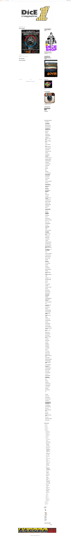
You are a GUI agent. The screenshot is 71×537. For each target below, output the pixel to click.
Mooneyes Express (48, 125)
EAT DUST (46, 259)
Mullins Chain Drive (48, 256)
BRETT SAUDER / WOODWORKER (47, 174)
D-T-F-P (46, 282)
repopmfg (46, 394)
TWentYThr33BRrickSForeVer (48, 274)
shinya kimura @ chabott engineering (48, 184)
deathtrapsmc (47, 194)
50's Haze (46, 288)
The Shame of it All (47, 243)
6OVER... (47, 459)
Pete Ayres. (47, 484)
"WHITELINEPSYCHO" (48, 298)
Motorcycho (47, 131)
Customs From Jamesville (47, 156)
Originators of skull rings (48, 139)
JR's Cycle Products (48, 311)
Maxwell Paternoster (48, 204)
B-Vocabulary (47, 346)
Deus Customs (47, 335)
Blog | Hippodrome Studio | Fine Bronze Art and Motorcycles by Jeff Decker (48, 403)
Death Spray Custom (48, 151)
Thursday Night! (48, 458)
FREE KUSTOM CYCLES (47, 300)
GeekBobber (47, 137)
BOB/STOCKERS (47, 375)
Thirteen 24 (46, 266)
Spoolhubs (46, 388)
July (46, 437)
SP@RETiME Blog (47, 223)
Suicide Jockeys (47, 218)
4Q (45, 391)
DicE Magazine (46, 513)
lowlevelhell (46, 343)
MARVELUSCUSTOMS (48, 359)
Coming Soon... (48, 456)
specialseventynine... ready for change (48, 209)
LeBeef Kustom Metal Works (48, 415)
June (46, 438)
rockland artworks (47, 323)
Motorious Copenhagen (47, 261)
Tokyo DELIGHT (47, 357)
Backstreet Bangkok (48, 269)
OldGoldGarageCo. (48, 333)
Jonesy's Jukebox (47, 144)
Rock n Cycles (47, 176)
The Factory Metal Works (47, 234)
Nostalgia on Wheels (48, 159)
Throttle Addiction (47, 385)
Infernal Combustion (48, 201)
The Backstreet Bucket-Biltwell (47, 123)
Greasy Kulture (47, 149)
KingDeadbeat (47, 237)
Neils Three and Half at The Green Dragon (48, 481)
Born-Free (46, 168)
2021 (46, 424)
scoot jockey (47, 400)
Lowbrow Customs (48, 383)
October (47, 433)
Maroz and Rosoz (47, 369)
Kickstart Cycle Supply (48, 418)
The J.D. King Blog (47, 364)
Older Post (40, 79)
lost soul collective (47, 372)
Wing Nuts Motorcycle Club (48, 356)
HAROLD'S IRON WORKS (47, 313)
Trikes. (47, 457)
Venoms (46, 349)
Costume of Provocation (47, 188)
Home (30, 79)
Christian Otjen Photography (47, 295)
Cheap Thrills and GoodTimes (47, 366)
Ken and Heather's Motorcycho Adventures (47, 191)
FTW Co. (46, 207)
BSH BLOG (46, 413)
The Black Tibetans (48, 320)
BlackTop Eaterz (47, 293)
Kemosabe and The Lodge (48, 315)
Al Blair (46, 228)
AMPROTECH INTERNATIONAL (47, 377)
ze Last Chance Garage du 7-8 (47, 227)
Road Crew (46, 182)
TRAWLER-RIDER (47, 135)
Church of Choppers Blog (48, 141)
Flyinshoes (46, 308)
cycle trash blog (47, 397)
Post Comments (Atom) (32, 81)
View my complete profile (45, 520)
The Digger (46, 285)
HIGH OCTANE (47, 290)
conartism (46, 240)
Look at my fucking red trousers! (48, 328)
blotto (46, 193)
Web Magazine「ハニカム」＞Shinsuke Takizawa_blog (48, 250)
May (46, 495)
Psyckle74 (46, 264)
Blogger (39, 535)
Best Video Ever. (48, 441)
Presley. (47, 440)
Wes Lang (46, 380)
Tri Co (46, 303)
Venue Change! (48, 483)
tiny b (46, 379)
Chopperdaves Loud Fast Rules (48, 198)
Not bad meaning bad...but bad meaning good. (48, 247)
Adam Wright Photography (47, 232)
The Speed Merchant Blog (48, 410)
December (47, 431)
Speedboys (46, 171)
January (47, 500)
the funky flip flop (47, 405)
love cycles (46, 196)
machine (46, 179)
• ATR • (46, 276)
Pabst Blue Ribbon (48, 360)
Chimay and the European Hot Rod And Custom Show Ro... (48, 450)
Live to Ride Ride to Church (48, 272)
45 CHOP (46, 317)
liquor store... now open (47, 330)
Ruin (46, 466)
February (47, 499)
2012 (46, 430)
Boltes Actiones (47, 332)
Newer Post (20, 79)
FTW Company (47, 340)
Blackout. (47, 494)
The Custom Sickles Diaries (48, 337)
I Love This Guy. (48, 439)
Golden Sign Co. (47, 134)
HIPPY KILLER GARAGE (47, 186)
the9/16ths (46, 270)
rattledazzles (47, 382)
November (47, 432)
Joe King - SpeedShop (48, 181)
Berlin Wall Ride (48, 489)
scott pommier (47, 165)
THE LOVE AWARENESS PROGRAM (47, 213)
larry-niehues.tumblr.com (48, 146)
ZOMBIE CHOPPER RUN (48, 362)
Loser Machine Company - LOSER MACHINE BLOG (48, 129)
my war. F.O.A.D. (47, 352)
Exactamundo (47, 215)
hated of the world (47, 291)
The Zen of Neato (47, 263)
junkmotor (46, 152)
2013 (46, 429)
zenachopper (47, 162)
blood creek (47, 408)
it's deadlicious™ (47, 267)
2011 (46, 501)
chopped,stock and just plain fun (48, 305)
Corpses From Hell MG (48, 253)
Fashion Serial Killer (48, 230)
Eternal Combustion (48, 326)
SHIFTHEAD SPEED (48, 279)
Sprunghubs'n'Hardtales (48, 220)
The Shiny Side (47, 154)
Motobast (46, 132)
